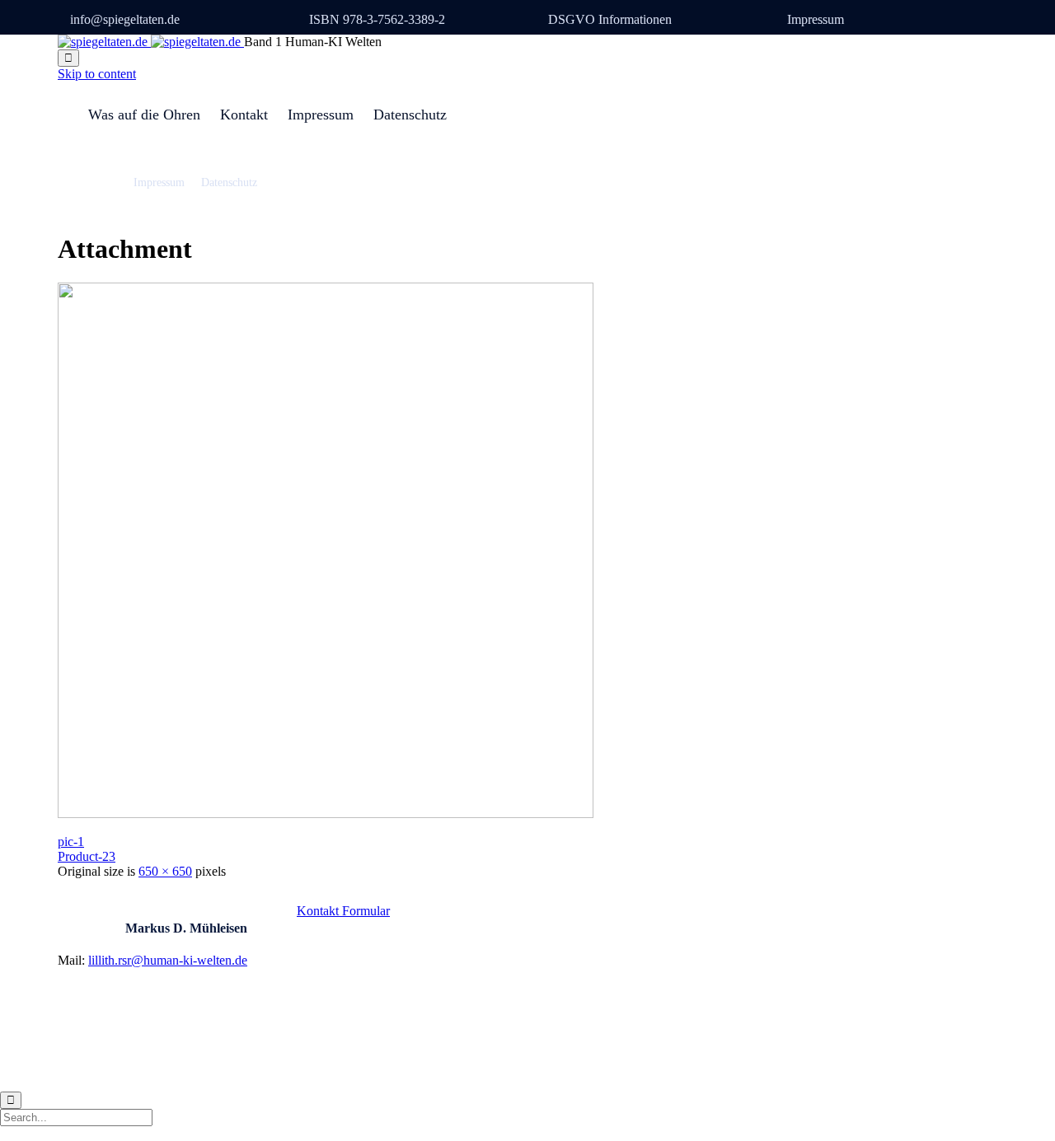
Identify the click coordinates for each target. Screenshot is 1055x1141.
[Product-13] (325, 814)
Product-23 (86, 856)
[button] (343, 910)
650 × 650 (165, 871)
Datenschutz (410, 114)
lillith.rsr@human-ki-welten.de (167, 960)
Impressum (815, 19)
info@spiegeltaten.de (125, 19)
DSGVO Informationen (610, 19)
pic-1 (71, 842)
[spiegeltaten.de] (151, 42)
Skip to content (97, 74)
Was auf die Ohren (144, 114)
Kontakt (244, 114)
